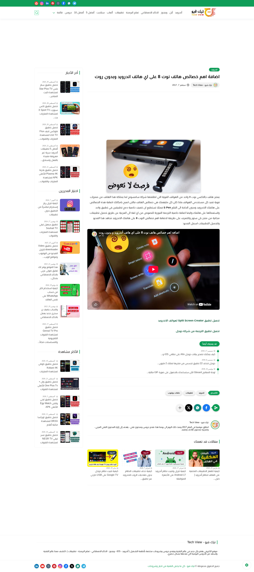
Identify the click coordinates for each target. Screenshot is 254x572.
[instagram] (42, 3)
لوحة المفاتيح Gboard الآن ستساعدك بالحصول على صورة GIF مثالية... (181, 372)
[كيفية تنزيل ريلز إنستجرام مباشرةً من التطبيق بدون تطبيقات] (70, 205)
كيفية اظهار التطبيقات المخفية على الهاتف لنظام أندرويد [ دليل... (204, 475)
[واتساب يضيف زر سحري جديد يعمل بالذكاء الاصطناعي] (70, 311)
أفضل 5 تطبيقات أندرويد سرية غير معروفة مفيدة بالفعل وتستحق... (49, 154)
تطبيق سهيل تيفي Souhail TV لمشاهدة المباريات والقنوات (48, 230)
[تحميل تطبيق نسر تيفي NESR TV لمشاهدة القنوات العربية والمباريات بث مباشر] (70, 437)
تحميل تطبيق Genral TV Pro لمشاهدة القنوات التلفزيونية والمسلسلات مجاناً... (48, 334)
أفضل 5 (90, 12)
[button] (206, 407)
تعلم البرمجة (132, 12)
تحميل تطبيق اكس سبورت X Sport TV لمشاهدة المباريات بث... (48, 112)
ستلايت (101, 12)
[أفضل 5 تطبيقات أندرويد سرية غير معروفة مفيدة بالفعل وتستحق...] (70, 150)
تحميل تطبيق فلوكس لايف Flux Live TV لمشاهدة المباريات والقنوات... (48, 133)
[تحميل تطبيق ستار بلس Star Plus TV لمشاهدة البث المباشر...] (70, 87)
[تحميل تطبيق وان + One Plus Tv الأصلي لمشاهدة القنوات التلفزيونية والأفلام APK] (70, 383)
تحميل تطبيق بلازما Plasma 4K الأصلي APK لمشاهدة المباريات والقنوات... (48, 176)
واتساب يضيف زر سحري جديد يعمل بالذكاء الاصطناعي (49, 313)
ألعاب (110, 12)
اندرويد (214, 69)
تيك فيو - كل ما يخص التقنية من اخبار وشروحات (171, 566)
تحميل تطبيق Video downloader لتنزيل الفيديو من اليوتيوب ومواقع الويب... (48, 251)
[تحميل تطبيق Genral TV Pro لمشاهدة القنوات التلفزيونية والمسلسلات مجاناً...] (70, 329)
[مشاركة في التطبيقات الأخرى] (180, 407)
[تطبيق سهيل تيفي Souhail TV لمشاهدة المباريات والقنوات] (70, 226)
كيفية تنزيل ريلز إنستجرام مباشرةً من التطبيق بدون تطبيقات (48, 209)
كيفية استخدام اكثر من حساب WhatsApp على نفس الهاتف (48, 294)
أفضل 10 (79, 12)
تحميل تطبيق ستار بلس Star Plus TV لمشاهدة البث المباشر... (48, 91)
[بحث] (36, 12)
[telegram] (74, 3)
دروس (68, 12)
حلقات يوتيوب (174, 393)
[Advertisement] (127, 45)
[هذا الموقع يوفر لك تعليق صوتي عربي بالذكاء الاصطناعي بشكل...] (70, 269)
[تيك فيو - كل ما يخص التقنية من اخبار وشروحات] (203, 13)
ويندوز (164, 12)
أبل (171, 12)
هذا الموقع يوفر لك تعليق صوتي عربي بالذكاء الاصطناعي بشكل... (48, 273)
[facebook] (64, 3)
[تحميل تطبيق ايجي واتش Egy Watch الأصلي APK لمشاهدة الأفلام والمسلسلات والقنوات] (70, 401)
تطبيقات (119, 12)
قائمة (60, 12)
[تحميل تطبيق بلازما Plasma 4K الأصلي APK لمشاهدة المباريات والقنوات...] (70, 172)
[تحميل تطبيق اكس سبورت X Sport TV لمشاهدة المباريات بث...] (70, 108)
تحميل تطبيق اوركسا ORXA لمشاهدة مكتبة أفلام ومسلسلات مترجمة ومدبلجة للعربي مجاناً (48, 421)
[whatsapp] (69, 3)
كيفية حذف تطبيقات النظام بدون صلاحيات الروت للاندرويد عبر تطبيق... (137, 475)
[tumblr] (58, 3)
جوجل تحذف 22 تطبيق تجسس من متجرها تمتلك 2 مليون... (186, 363)
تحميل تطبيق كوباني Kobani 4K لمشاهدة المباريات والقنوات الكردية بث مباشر (48, 368)
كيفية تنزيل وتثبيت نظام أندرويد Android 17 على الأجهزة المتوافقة (170, 475)
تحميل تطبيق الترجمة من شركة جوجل (198, 331)
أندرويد (178, 12)
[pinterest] (53, 3)
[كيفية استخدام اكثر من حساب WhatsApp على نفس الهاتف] (70, 290)
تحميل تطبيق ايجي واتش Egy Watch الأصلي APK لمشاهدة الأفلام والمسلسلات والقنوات (49, 403)
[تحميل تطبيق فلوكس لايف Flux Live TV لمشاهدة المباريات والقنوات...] (70, 129)
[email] (36, 3)
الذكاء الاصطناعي (150, 12)
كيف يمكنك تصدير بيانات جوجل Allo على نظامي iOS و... (188, 354)
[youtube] (42, 566)
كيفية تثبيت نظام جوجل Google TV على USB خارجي (104, 473)
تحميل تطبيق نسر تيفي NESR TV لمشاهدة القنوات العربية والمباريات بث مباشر (48, 439)
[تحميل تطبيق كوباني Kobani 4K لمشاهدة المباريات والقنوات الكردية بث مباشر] (70, 366)
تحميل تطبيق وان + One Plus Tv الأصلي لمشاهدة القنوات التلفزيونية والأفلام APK (47, 385)
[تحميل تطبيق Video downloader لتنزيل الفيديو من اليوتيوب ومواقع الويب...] (70, 247)
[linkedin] (47, 3)
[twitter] (72, 566)
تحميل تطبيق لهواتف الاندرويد (189, 320)
